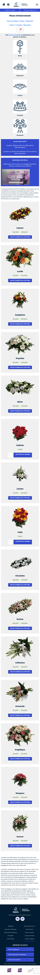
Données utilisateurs (29, 941)
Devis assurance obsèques (17, 954)
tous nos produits (14, 35)
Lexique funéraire (29, 935)
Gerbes (11, 25)
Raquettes (29, 21)
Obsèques (10, 926)
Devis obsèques (13, 949)
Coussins (19, 25)
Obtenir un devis (10, 10)
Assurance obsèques (10, 929)
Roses (22, 21)
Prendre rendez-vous (30, 10)
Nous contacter (29, 932)
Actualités (10, 935)
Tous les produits (12, 21)
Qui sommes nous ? (29, 926)
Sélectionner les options (20, 237)
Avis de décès (10, 938)
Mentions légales (29, 938)
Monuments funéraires (10, 932)
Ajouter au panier (23, 454)
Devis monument (14, 959)
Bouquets (27, 25)
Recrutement (29, 929)
